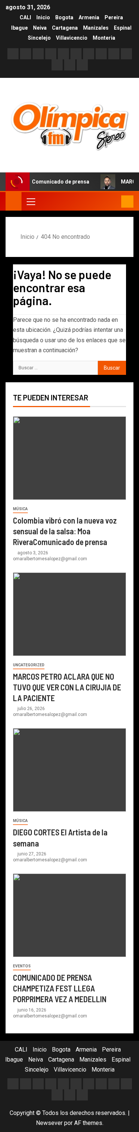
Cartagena (65, 28)
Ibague (19, 28)
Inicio (43, 17)
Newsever (49, 1122)
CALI (25, 17)
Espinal (123, 28)
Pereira (114, 17)
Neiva (40, 28)
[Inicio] (13, 201)
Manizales (96, 28)
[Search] (114, 201)
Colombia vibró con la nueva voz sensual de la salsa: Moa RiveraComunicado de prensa (65, 531)
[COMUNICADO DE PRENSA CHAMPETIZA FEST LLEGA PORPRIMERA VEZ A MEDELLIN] (69, 915)
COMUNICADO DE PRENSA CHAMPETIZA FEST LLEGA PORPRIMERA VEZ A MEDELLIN (59, 988)
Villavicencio (71, 38)
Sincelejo (39, 38)
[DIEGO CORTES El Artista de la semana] (69, 770)
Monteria (104, 38)
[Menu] (30, 201)
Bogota (64, 17)
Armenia (89, 17)
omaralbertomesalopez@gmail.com (50, 558)
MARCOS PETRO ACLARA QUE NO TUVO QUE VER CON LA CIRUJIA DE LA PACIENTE (67, 687)
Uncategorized (28, 665)
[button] (30, 201)
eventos (22, 966)
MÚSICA (20, 509)
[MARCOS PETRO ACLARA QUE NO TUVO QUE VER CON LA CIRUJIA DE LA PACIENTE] (69, 614)
